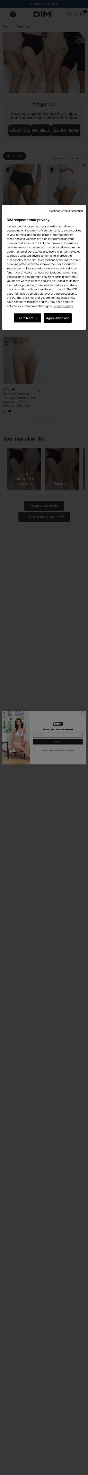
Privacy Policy (63, 306)
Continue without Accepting (66, 211)
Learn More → (27, 318)
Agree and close (57, 318)
